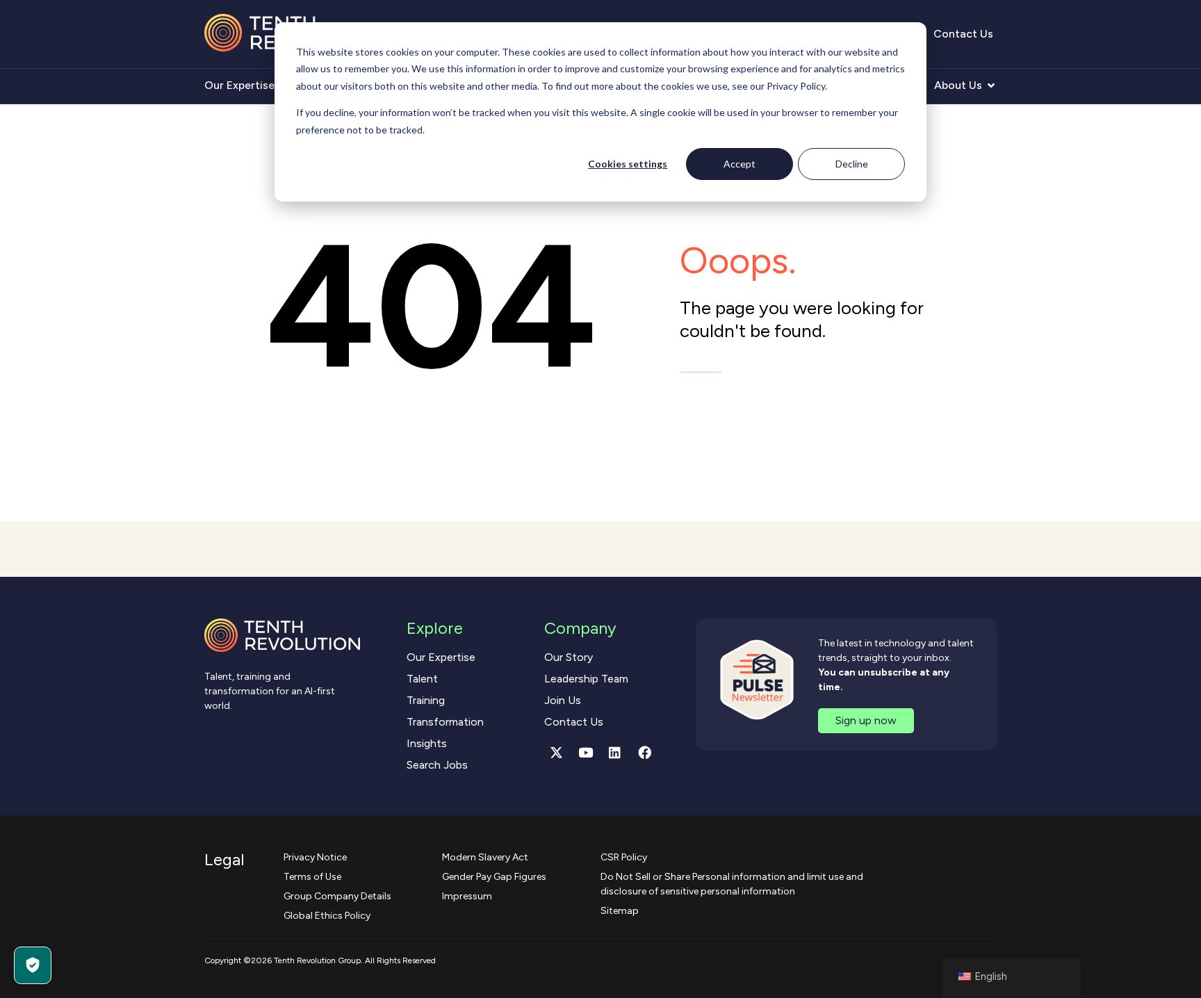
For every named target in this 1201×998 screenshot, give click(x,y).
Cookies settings (627, 164)
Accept (739, 164)
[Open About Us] (991, 85)
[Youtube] (586, 752)
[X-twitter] (556, 752)
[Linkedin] (615, 752)
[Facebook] (644, 752)
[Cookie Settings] (32, 965)
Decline (851, 164)
